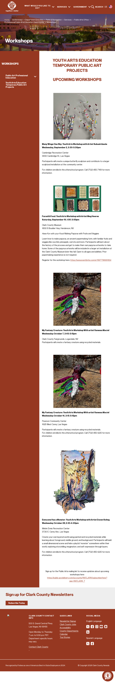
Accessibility (65, 627)
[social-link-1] (88, 627)
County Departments (69, 631)
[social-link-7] (88, 644)
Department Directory (34, 19)
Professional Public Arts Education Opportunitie (24, 22)
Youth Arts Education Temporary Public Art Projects (16, 84)
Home (6, 19)
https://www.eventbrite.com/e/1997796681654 (90, 260)
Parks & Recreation (54, 19)
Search (99, 7)
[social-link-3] (97, 627)
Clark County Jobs (68, 624)
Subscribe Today (16, 603)
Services (68, 19)
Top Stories (65, 637)
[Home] (12, 11)
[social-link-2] (92, 627)
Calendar (64, 634)
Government (17, 19)
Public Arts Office (81, 19)
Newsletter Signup (68, 621)
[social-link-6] (88, 633)
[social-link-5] (106, 627)
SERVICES (62, 7)
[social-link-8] (92, 644)
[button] (19, 76)
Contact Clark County (38, 647)
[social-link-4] (101, 627)
